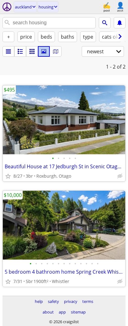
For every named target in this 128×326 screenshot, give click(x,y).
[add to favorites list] (8, 176)
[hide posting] (120, 176)
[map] (56, 51)
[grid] (32, 51)
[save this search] (120, 22)
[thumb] (20, 51)
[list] (8, 51)
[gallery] (44, 51)
